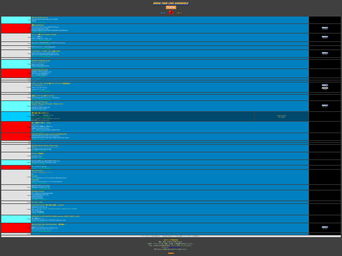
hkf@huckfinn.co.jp (174, 247)
